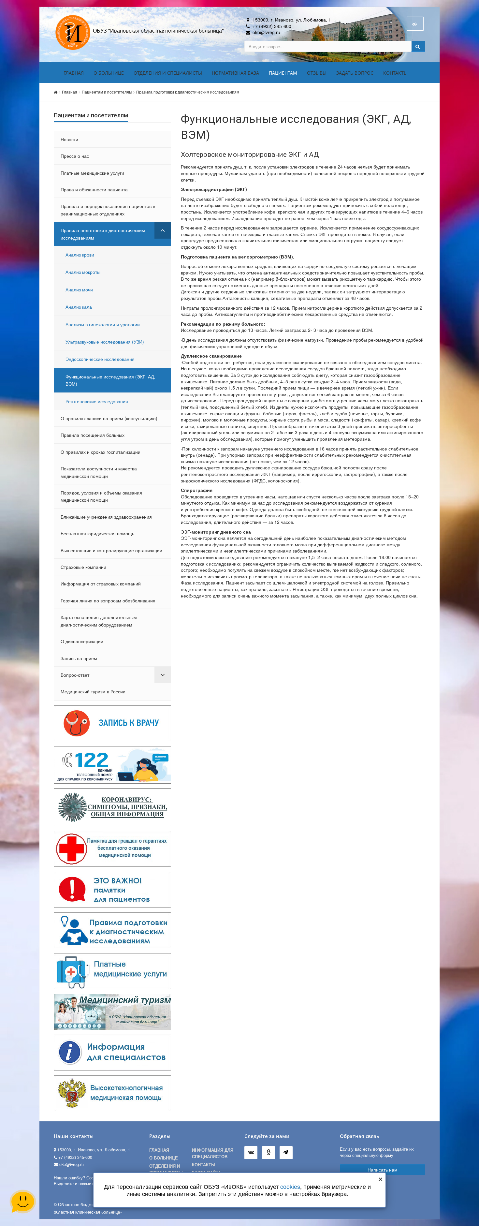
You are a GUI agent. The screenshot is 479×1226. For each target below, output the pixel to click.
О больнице (109, 73)
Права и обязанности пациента (94, 189)
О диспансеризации (82, 641)
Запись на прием (79, 658)
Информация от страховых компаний (101, 583)
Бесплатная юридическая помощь (97, 533)
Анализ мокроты (82, 272)
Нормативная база (235, 73)
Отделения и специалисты (168, 73)
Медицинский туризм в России (93, 691)
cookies (290, 1186)
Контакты (395, 73)
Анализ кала (78, 306)
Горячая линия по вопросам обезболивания (108, 600)
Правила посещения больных (92, 435)
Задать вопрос (354, 73)
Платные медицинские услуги (92, 173)
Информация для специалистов (212, 1153)
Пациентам (283, 73)
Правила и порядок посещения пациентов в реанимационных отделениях (108, 209)
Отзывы (317, 73)
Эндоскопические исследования (100, 359)
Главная (74, 73)
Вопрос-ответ (75, 675)
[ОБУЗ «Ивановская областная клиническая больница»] (73, 32)
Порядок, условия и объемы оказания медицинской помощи (101, 496)
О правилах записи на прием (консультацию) (109, 418)
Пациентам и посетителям (107, 92)
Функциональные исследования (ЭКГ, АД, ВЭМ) (110, 380)
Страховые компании (83, 567)
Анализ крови (79, 254)
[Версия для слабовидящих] (415, 24)
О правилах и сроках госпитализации (100, 452)
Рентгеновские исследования (96, 401)
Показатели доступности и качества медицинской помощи (99, 472)
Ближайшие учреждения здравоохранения (106, 516)
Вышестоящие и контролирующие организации (111, 550)
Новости (69, 139)
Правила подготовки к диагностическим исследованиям (187, 92)
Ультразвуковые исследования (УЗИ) (104, 341)
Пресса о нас (75, 156)
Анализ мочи (79, 289)
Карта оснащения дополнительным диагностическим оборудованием (99, 621)
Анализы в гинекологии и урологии (102, 324)
